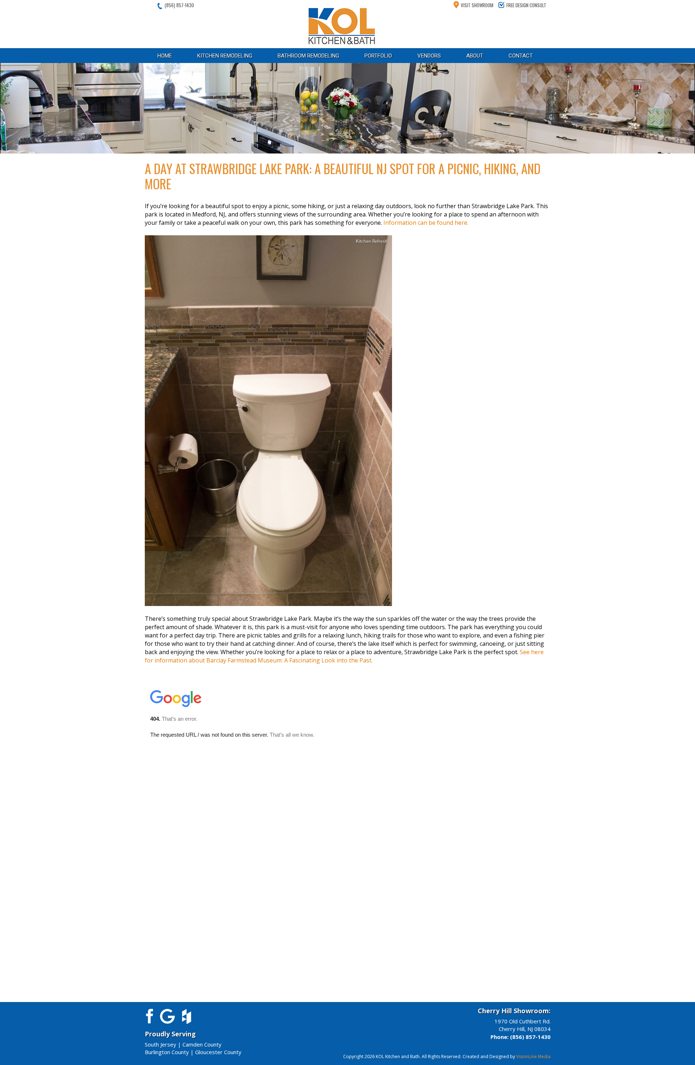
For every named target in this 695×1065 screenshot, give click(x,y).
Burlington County (167, 1052)
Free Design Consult (526, 5)
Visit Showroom (477, 5)
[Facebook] (148, 1015)
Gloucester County (218, 1052)
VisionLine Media (533, 1056)
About (474, 55)
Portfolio (378, 55)
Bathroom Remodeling (308, 55)
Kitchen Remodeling (224, 55)
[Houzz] (186, 1015)
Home (164, 55)
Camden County (202, 1044)
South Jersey (160, 1044)
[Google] (167, 1015)
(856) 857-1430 (179, 5)
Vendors (429, 55)
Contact (521, 55)
